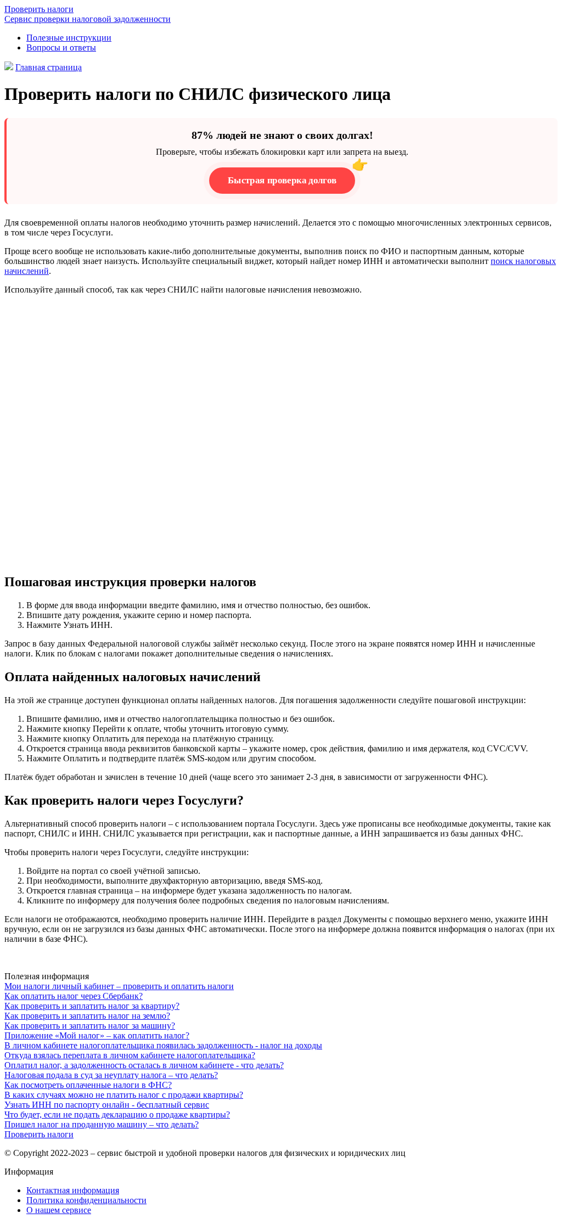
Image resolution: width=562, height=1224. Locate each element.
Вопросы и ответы (61, 47)
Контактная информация (72, 1190)
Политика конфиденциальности (86, 1200)
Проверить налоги (39, 1134)
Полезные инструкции (68, 37)
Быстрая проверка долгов (281, 181)
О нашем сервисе (58, 1210)
